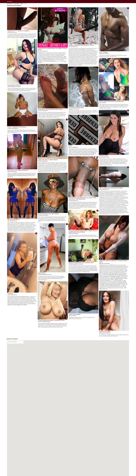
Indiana (21, 3)
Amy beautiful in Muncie (13, 85)
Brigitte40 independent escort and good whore (81, 262)
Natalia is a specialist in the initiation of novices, (81, 45)
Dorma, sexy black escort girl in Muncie (48, 213)
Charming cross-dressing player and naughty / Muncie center (52, 49)
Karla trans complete (104, 331)
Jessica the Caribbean (74, 314)
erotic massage (103, 52)
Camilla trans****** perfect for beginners (18, 30)
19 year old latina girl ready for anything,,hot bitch (51, 320)
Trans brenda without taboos (76, 107)
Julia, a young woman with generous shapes (111, 188)
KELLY (70, 145)
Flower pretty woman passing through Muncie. (50, 109)
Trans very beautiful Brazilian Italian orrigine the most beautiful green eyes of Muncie (83, 231)
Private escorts (10, 3)
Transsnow (10, 293)
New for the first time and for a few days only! (111, 101)
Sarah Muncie (41, 273)
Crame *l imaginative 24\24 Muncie (16, 127)
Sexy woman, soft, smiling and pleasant (17, 170)
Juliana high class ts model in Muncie (48, 159)
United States (16, 3)
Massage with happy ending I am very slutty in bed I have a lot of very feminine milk (82, 198)
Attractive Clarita (103, 155)
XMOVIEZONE (9, 1)
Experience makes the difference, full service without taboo (113, 261)
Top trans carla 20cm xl (13, 219)
